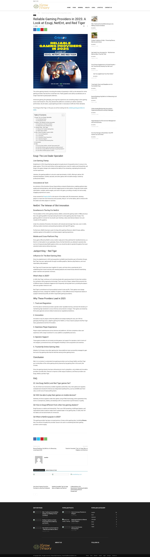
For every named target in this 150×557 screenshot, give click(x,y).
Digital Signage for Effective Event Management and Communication (103, 121)
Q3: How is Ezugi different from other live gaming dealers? (51, 148)
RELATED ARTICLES (39, 470)
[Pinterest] (42, 29)
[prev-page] (34, 494)
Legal (93, 7)
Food (74, 7)
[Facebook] (34, 29)
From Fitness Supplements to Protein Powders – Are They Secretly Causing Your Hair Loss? (103, 65)
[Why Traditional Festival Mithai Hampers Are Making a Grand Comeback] (37, 514)
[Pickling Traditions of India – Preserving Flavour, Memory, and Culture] (37, 522)
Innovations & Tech (41, 120)
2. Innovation (40, 135)
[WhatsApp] (45, 29)
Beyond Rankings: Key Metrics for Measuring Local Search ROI (44, 449)
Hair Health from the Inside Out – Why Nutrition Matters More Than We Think (103, 53)
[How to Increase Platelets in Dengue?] (66, 513)
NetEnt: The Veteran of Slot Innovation (45, 122)
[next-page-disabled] (37, 494)
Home (68, 7)
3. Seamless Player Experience (45, 137)
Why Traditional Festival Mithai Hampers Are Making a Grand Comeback (102, 24)
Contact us (108, 7)
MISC (39, 13)
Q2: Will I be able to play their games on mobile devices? (50, 147)
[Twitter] (38, 29)
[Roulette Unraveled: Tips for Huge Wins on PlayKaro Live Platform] (60, 479)
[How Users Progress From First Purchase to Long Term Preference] (41, 479)
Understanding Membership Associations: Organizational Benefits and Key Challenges (102, 109)
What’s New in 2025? (42, 130)
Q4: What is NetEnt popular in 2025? (46, 150)
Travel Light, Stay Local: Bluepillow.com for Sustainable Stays (102, 85)
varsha (36, 26)
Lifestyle (100, 7)
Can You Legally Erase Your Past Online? (103, 73)
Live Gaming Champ (41, 119)
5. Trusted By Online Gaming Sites (45, 140)
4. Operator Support (42, 138)
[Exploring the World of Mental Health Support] (66, 521)
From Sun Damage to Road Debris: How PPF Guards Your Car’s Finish (102, 133)
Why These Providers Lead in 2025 (44, 132)
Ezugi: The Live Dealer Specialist (43, 117)
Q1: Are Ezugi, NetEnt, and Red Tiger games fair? (48, 145)
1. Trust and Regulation (42, 134)
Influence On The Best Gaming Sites (45, 129)
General (80, 7)
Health (87, 7)
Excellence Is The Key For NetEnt (44, 124)
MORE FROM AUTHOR (51, 470)
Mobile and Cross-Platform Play (45, 125)
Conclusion (38, 142)
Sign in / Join (35, 1)
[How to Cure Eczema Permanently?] (66, 528)
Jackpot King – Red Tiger (41, 127)
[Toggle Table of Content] (62, 115)
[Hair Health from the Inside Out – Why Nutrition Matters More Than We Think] (37, 530)
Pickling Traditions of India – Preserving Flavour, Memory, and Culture (103, 41)
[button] (115, 7)
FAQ (36, 144)
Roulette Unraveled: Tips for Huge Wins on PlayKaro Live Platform (77, 449)
